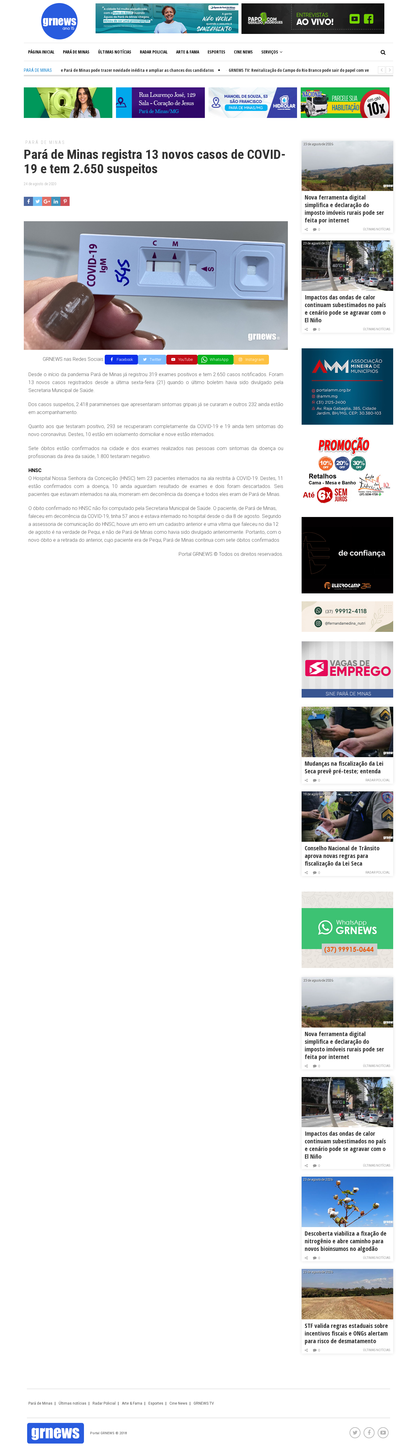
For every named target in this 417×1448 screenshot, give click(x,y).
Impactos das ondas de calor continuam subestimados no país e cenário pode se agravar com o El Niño (345, 308)
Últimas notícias (114, 52)
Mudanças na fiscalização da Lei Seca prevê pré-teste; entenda (344, 767)
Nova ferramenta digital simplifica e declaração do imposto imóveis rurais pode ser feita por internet (344, 208)
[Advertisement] (155, 607)
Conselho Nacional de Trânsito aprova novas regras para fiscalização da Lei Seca (342, 855)
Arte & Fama (187, 52)
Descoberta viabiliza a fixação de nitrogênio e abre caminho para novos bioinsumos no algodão (345, 1241)
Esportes (216, 52)
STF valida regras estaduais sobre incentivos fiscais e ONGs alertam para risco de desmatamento (346, 1333)
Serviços (269, 52)
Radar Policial (154, 52)
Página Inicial (41, 52)
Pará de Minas (76, 52)
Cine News (243, 52)
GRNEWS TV (204, 1403)
